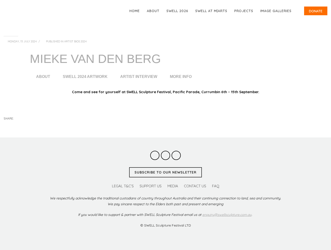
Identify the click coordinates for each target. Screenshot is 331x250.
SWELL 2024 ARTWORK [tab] (85, 77)
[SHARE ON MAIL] (41, 125)
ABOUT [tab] (43, 77)
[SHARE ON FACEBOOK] (15, 125)
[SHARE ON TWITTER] (7, 125)
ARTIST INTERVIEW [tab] (138, 77)
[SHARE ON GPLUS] (24, 125)
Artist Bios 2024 (75, 41)
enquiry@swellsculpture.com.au (227, 214)
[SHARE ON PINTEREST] (32, 125)
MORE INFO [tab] (181, 77)
